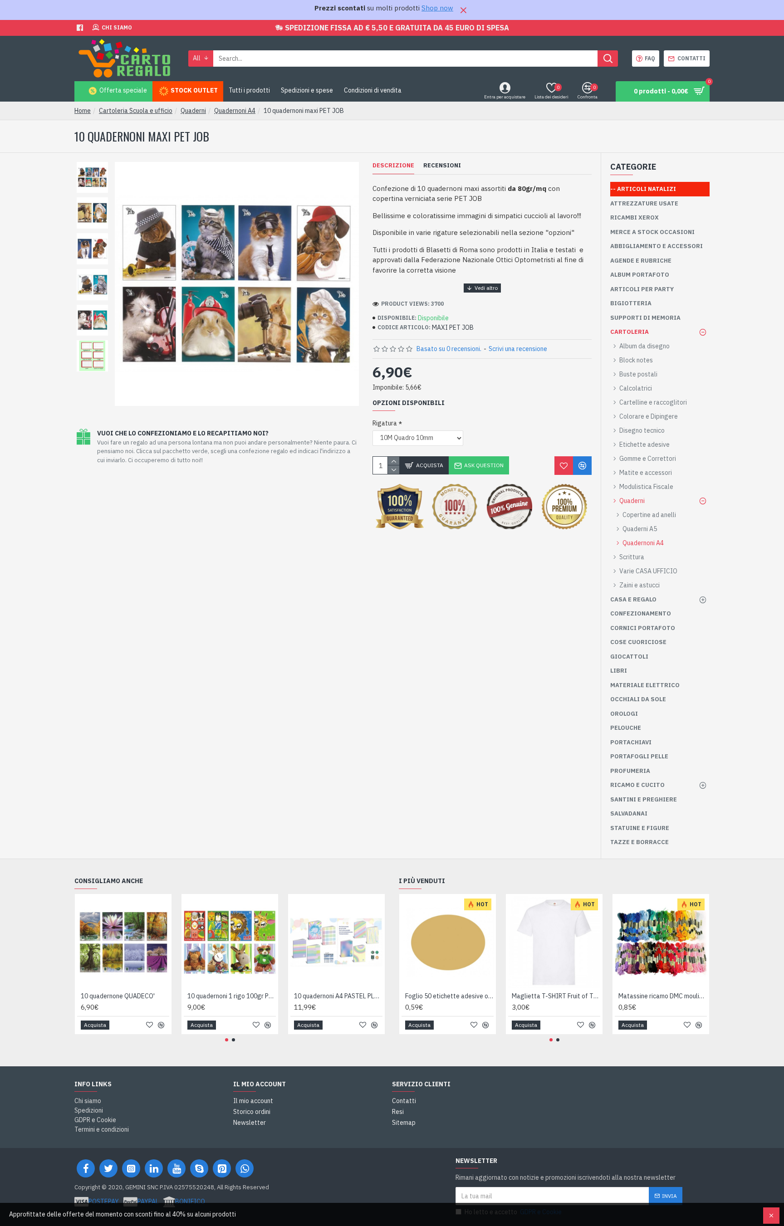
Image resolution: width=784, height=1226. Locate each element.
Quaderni (193, 111)
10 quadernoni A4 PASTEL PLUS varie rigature (338, 996)
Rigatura (384, 423)
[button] (226, 1039)
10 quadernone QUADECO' (118, 996)
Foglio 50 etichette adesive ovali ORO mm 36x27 (449, 996)
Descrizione (393, 165)
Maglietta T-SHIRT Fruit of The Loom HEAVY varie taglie (556, 996)
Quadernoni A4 (234, 111)
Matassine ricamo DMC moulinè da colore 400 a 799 (662, 996)
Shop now (437, 8)
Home (82, 111)
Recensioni (442, 165)
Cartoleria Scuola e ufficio (135, 111)
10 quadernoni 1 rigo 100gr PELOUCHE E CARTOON (231, 996)
